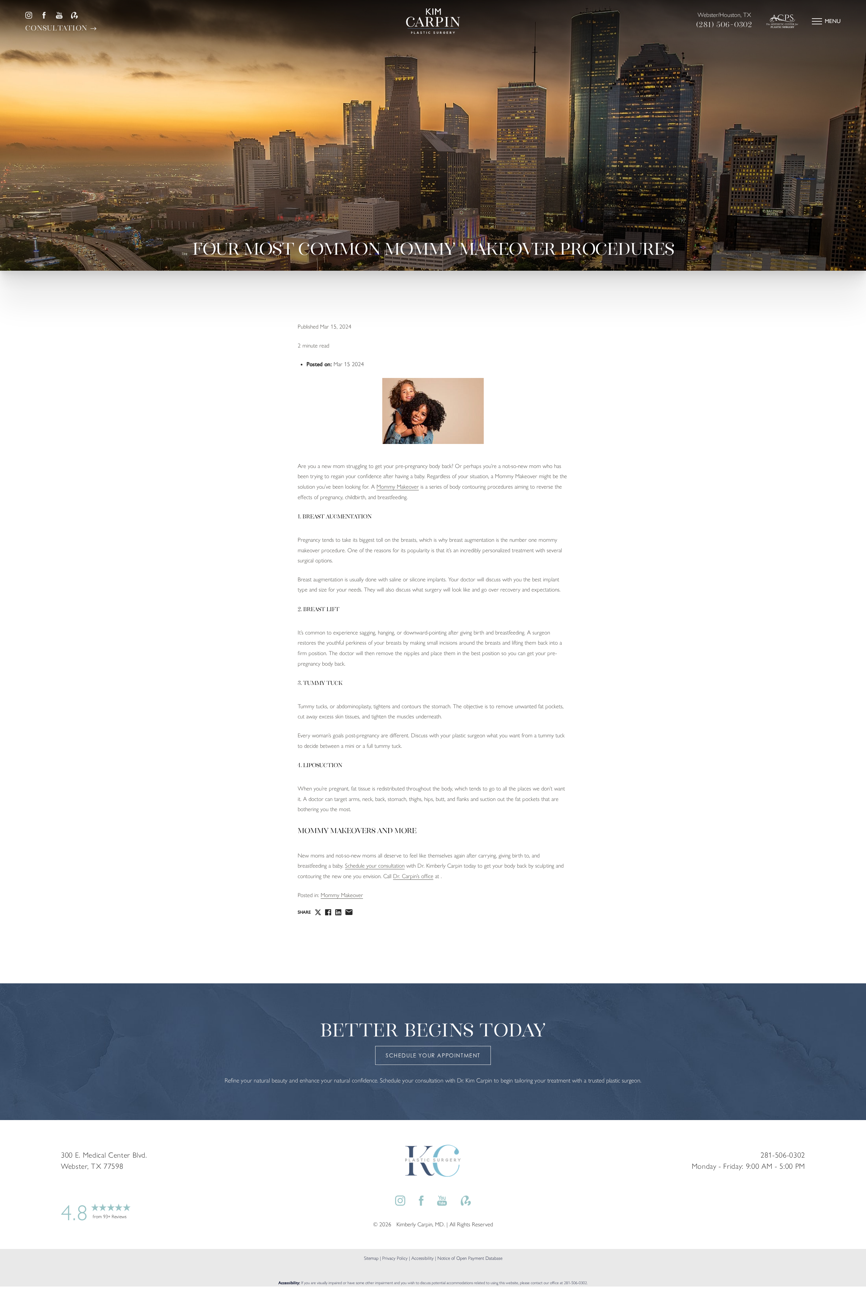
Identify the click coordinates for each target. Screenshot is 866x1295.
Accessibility (422, 1258)
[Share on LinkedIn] (338, 912)
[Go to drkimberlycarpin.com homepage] (433, 21)
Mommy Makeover (398, 486)
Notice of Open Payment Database (469, 1258)
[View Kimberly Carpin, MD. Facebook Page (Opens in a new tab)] (44, 15)
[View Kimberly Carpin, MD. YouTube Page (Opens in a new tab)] (59, 15)
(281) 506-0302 (724, 24)
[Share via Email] (348, 912)
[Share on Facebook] (328, 912)
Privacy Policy (395, 1258)
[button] (817, 21)
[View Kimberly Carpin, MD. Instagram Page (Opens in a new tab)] (28, 15)
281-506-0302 (575, 1282)
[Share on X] (318, 912)
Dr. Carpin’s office (413, 876)
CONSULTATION (57, 28)
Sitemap (371, 1258)
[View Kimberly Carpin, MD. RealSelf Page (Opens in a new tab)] (74, 15)
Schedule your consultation (375, 865)
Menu (833, 21)
